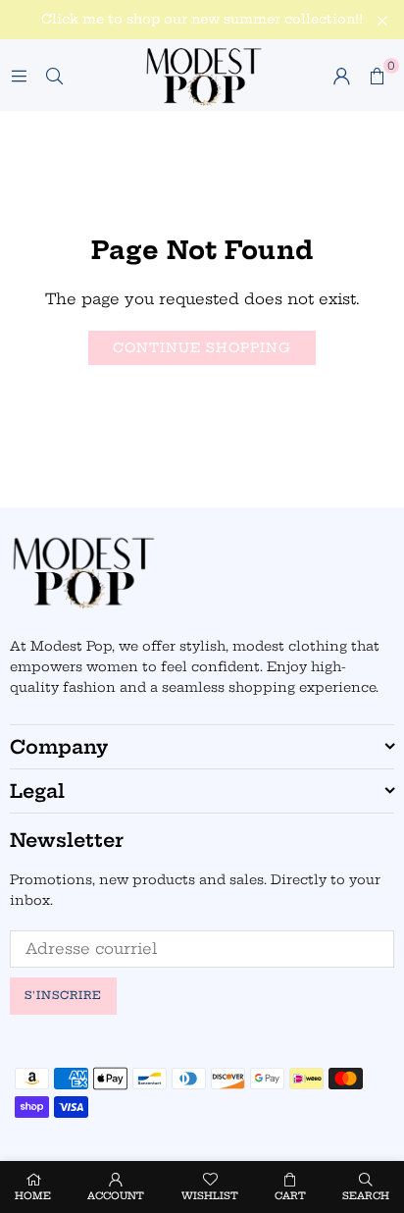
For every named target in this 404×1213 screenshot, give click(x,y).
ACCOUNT (115, 1195)
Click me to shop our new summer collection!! (202, 19)
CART (290, 1195)
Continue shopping (202, 347)
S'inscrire (63, 995)
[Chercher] (54, 75)
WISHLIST (209, 1195)
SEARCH (365, 1195)
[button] (376, 75)
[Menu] (18, 75)
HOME (33, 1195)
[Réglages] (341, 75)
